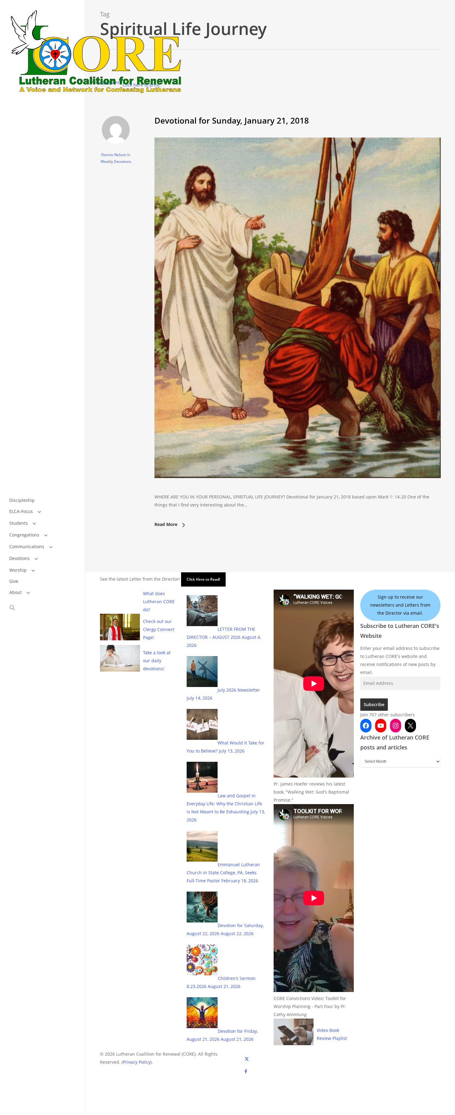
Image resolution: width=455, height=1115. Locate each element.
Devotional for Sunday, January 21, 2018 (231, 120)
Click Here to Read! (203, 579)
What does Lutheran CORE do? (159, 602)
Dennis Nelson (113, 154)
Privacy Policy (136, 1062)
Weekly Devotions (116, 161)
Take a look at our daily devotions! (157, 661)
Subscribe (374, 704)
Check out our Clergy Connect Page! (158, 629)
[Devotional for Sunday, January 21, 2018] (297, 489)
